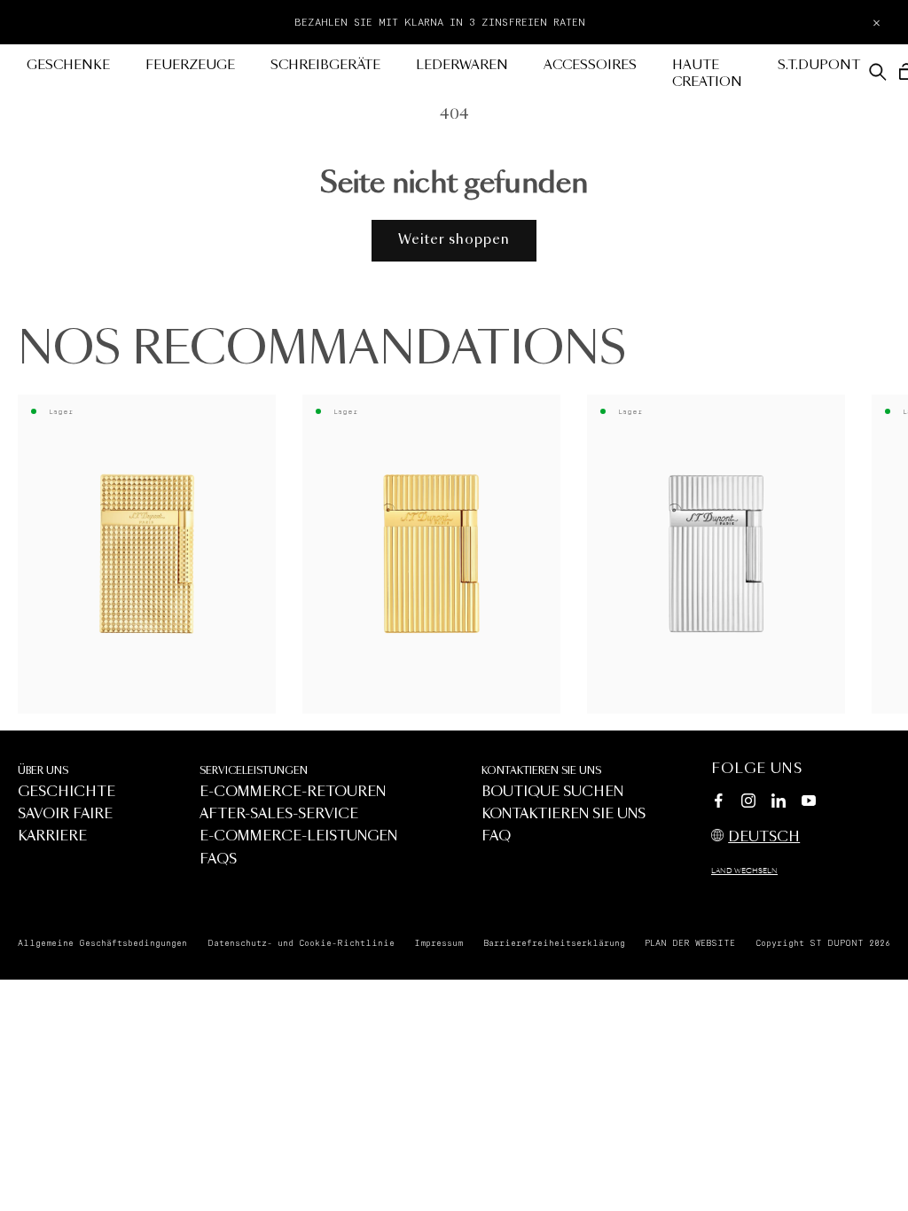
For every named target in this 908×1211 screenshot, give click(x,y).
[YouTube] (809, 801)
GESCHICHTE (66, 792)
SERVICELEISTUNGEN (254, 771)
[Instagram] (748, 803)
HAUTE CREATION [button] (707, 74)
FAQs (218, 859)
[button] (878, 72)
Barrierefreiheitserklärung (554, 943)
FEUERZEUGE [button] (190, 65)
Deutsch (764, 837)
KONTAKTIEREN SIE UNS (541, 771)
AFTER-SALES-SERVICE (279, 814)
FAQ (496, 836)
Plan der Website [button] (690, 943)
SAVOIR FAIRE (65, 814)
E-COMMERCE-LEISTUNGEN (298, 836)
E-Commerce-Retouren (293, 792)
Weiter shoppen (454, 239)
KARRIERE (52, 836)
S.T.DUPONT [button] (819, 65)
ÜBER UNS (43, 771)
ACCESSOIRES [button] (590, 65)
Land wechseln (744, 871)
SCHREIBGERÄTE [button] (325, 65)
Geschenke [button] (68, 65)
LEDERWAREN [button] (462, 65)
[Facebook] (718, 803)
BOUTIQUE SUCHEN (552, 792)
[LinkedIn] (778, 803)
